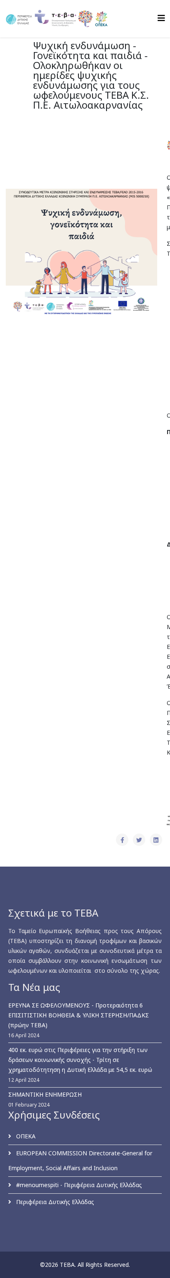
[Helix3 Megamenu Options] (161, 18)
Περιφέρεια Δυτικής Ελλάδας (54, 1202)
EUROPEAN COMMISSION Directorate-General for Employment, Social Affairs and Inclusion (80, 1160)
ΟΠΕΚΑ (24, 1136)
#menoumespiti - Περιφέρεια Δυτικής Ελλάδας (78, 1185)
